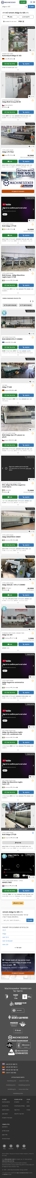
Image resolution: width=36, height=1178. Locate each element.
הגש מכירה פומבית (18, 191)
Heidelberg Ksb (11, 1081)
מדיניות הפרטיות (24, 1173)
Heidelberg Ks (12, 1089)
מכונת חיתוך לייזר (25, 305)
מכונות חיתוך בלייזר (10, 305)
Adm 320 (5, 944)
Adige (4, 934)
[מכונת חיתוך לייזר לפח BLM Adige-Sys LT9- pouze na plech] (18, 418)
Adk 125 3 (5, 937)
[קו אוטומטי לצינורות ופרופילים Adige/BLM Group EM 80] (18, 85)
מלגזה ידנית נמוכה (24, 1081)
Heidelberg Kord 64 (24, 1085)
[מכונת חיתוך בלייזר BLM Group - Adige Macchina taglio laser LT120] (18, 258)
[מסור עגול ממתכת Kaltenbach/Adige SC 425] (18, 39)
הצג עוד (18, 948)
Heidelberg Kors (11, 1085)
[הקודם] (2, 39)
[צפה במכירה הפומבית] (33, 833)
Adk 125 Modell (7, 941)
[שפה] (31, 2)
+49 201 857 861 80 (12, 1070)
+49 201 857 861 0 (11, 1067)
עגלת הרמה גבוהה (23, 1089)
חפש (32, 7)
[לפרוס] (18, 69)
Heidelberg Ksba (18, 1093)
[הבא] (33, 39)
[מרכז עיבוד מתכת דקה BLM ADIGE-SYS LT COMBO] (18, 322)
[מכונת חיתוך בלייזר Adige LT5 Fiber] (18, 135)
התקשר (27, 64)
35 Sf (4, 930)
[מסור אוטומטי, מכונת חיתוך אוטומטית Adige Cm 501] (18, 618)
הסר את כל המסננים (10, 21)
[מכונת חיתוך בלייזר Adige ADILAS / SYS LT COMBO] (18, 568)
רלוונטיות (26, 17)
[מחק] (26, 6)
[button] (34, 2)
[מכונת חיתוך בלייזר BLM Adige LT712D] (18, 815)
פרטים (18, 843)
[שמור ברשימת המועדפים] (32, 54)
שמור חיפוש (19, 903)
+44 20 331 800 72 (11, 1064)
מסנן (10, 17)
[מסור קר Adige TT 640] (18, 370)
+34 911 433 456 (11, 1073)
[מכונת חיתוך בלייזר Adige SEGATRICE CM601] (18, 520)
